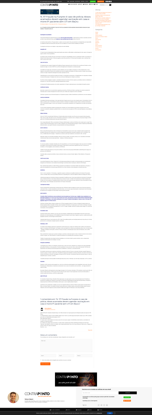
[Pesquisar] (110, 5)
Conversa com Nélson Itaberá (101, 36)
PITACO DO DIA (98, 46)
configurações (99, 413)
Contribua (83, 1)
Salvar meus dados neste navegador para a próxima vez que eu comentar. (56, 360)
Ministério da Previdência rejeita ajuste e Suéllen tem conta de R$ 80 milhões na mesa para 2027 (103, 22)
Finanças (86, 4)
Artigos (96, 4)
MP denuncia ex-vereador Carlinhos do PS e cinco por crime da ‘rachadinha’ (102, 18)
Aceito (110, 413)
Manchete (97, 42)
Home (68, 1)
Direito (80, 4)
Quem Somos (72, 1)
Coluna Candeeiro (73, 4)
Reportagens (77, 1)
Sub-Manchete (98, 49)
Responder (90, 330)
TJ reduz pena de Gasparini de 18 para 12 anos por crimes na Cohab (103, 13)
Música (91, 4)
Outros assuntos (98, 45)
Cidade (96, 33)
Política (96, 48)
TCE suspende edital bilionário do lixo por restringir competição (102, 25)
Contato (86, 1)
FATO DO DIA (98, 39)
